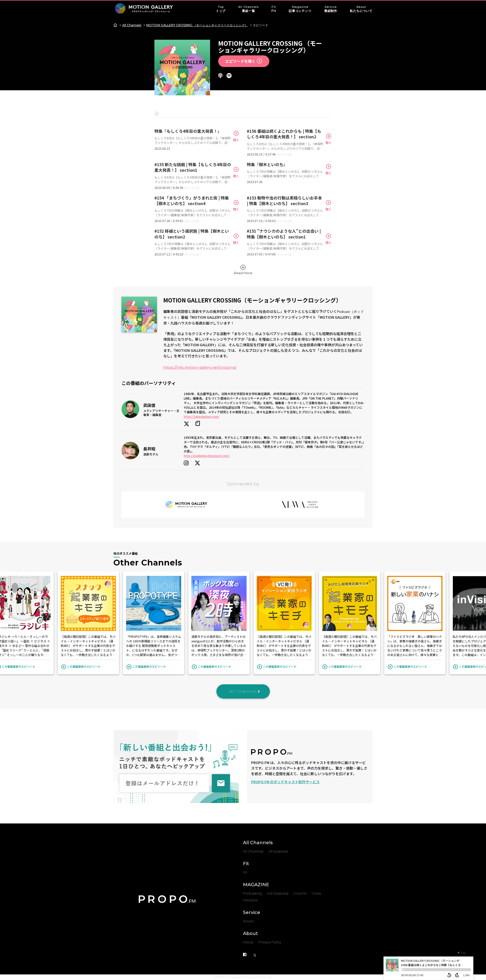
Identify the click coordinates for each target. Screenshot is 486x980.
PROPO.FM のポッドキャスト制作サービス (285, 781)
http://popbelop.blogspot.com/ (207, 455)
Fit (273, 9)
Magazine (300, 9)
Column (300, 893)
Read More (243, 273)
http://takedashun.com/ (201, 416)
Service (330, 9)
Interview (250, 900)
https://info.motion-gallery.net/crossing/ (199, 367)
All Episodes (278, 851)
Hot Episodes (277, 893)
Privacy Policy (269, 942)
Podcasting (252, 893)
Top (221, 9)
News (316, 893)
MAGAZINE (256, 884)
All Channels (248, 9)
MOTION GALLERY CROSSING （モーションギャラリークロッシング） (197, 25)
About (361, 9)
